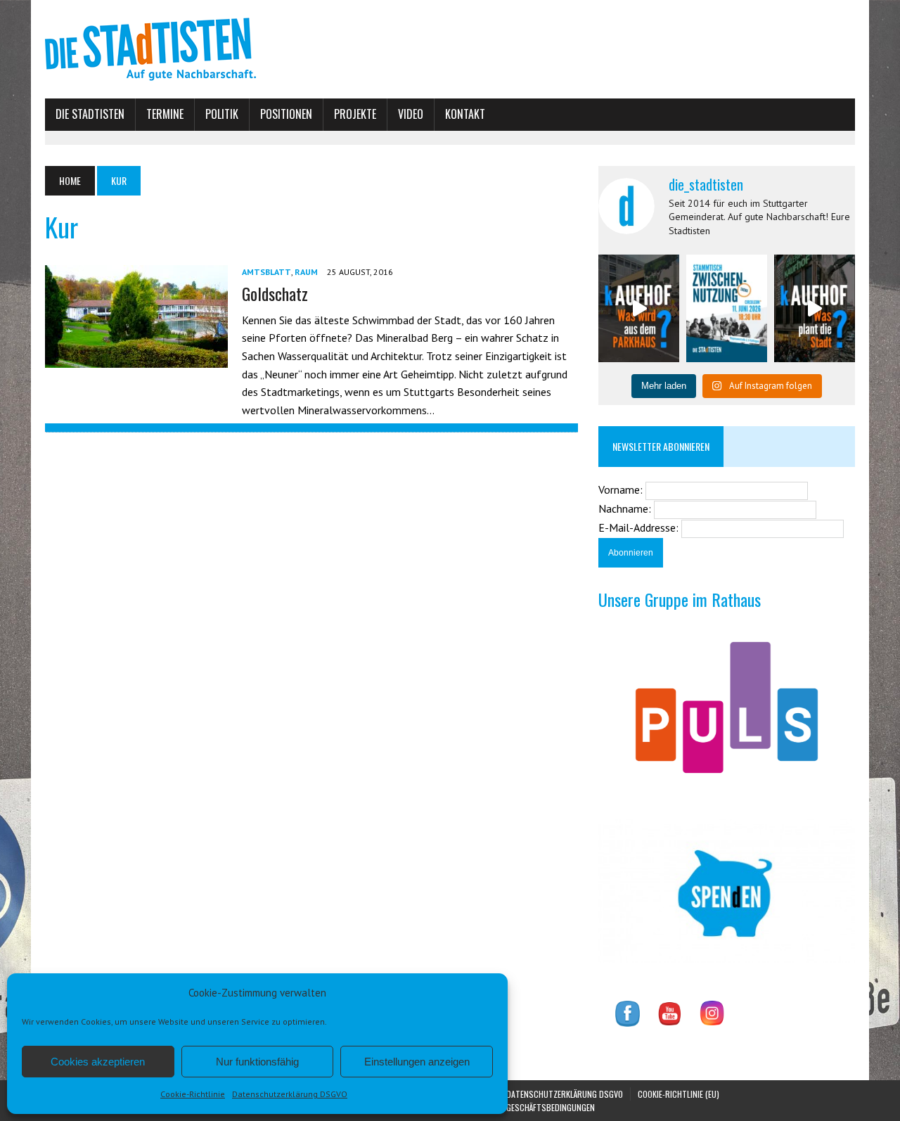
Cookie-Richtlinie (192, 1094)
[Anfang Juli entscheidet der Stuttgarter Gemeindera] (638, 308)
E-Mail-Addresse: (639, 527)
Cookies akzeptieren (98, 1062)
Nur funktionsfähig (257, 1062)
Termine (165, 113)
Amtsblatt (266, 272)
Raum (306, 272)
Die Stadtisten (90, 113)
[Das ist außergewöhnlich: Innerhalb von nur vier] (814, 308)
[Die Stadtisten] (450, 49)
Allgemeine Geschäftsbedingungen (530, 1107)
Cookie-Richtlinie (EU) (678, 1094)
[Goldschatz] (136, 359)
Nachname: (626, 508)
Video (410, 113)
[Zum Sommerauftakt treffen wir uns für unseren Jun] (726, 308)
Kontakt (465, 113)
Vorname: (621, 489)
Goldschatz (275, 293)
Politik (221, 113)
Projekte (355, 113)
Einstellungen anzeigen (417, 1062)
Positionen (286, 113)
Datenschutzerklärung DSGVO (289, 1094)
